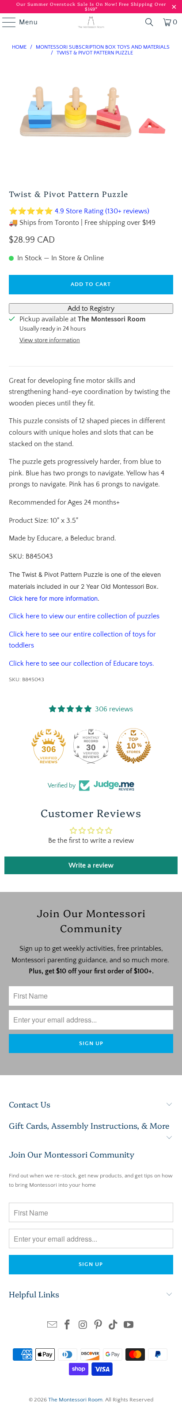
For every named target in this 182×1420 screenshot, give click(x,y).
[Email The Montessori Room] (52, 1326)
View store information (49, 340)
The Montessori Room (75, 1400)
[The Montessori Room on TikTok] (113, 1326)
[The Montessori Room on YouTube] (129, 1326)
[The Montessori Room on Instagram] (83, 1326)
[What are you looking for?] (149, 22)
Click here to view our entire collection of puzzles (84, 616)
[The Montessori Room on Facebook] (67, 1326)
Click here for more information (53, 598)
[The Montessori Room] (91, 22)
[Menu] (5, 22)
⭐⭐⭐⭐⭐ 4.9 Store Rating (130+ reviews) (79, 211)
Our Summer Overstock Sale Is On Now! (67, 4)
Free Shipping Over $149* (125, 6)
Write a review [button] (91, 865)
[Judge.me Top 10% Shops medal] (133, 746)
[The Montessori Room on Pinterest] (98, 1326)
